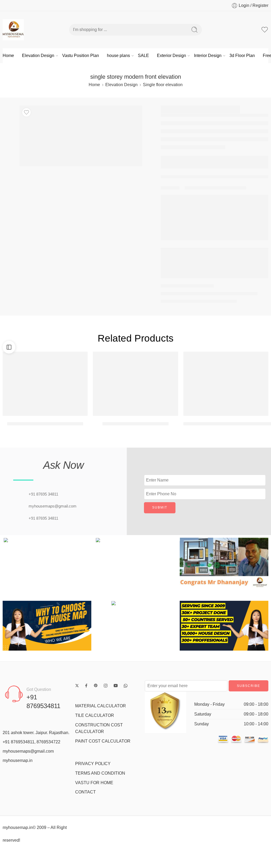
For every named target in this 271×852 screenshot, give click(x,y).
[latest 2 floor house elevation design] (45, 384)
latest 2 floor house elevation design (45, 423)
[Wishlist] (26, 112)
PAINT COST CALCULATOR (102, 741)
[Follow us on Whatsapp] (125, 685)
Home (8, 55)
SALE (143, 55)
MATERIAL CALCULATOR (100, 706)
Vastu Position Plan (80, 55)
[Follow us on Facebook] (86, 685)
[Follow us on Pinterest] (96, 685)
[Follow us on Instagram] (105, 685)
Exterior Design (171, 55)
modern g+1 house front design (135, 423)
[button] (7, 562)
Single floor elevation (163, 84)
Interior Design (208, 55)
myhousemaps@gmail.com (28, 751)
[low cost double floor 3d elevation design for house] (225, 384)
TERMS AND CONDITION (100, 773)
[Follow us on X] (77, 685)
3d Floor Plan (242, 55)
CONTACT (85, 792)
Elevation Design (38, 55)
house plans (118, 55)
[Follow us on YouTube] (115, 685)
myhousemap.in (18, 760)
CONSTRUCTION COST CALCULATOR (99, 728)
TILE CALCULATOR (94, 715)
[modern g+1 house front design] (135, 384)
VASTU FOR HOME (94, 782)
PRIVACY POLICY (93, 763)
